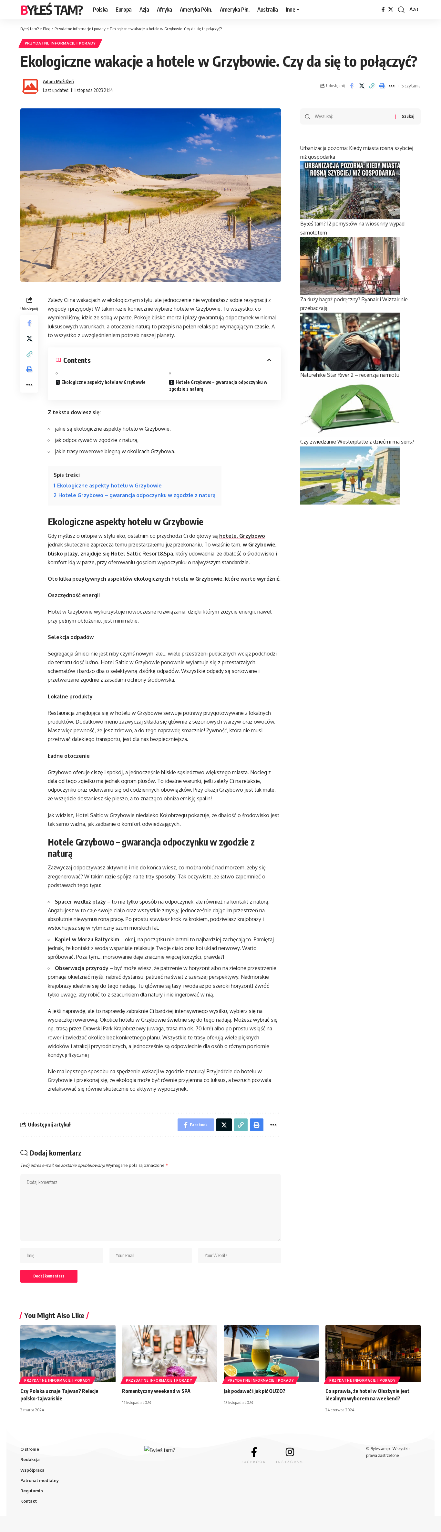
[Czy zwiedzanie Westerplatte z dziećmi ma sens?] (350, 475)
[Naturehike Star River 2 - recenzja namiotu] (350, 408)
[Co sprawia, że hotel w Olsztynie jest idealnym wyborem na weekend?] (373, 1353)
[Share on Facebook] (351, 86)
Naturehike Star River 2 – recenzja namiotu (349, 375)
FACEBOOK (253, 1462)
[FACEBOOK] (254, 1452)
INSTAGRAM (289, 1462)
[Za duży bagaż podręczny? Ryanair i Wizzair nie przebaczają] (350, 341)
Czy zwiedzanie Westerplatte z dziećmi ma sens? (357, 441)
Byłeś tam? (51, 9)
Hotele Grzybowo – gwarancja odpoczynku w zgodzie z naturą (218, 385)
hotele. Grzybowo (242, 536)
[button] (371, 86)
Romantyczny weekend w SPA (156, 1391)
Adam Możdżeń (58, 81)
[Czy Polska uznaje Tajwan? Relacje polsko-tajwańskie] (68, 1353)
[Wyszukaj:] (352, 116)
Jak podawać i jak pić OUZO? (254, 1391)
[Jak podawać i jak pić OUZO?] (271, 1353)
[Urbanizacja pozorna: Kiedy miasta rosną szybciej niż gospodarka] (350, 190)
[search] (401, 9)
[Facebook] (383, 9)
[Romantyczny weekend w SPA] (169, 1353)
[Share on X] (361, 86)
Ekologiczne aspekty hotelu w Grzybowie (103, 382)
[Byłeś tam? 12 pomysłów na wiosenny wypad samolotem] (350, 265)
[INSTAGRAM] (290, 1452)
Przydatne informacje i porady (60, 43)
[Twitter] (390, 9)
